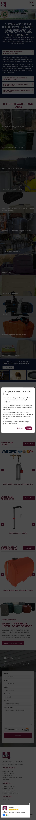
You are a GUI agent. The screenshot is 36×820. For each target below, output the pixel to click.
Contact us (20, 428)
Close (29, 428)
